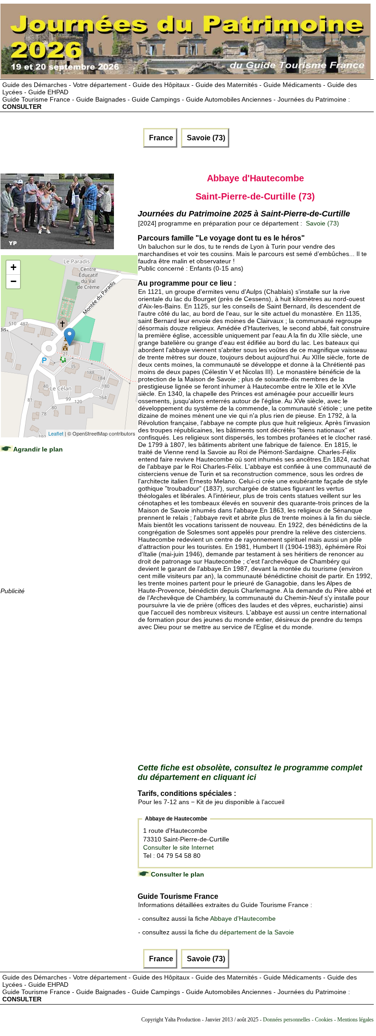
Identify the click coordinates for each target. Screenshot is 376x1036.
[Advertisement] (68, 529)
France (160, 138)
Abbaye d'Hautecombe (243, 918)
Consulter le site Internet (178, 847)
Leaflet (55, 433)
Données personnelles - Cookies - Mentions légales (318, 1019)
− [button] (13, 281)
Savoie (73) (205, 138)
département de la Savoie (257, 932)
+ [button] (13, 267)
